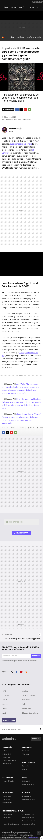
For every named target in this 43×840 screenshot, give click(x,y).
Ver (22, 533)
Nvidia (5, 709)
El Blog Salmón (27, 796)
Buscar (40, 729)
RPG (4, 691)
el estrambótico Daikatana (21, 144)
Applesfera (6, 757)
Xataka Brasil (7, 818)
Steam (5, 704)
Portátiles (26, 700)
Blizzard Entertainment (30, 713)
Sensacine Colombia (29, 821)
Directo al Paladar (8, 781)
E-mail (29, 109)
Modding (22, 428)
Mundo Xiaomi (7, 764)
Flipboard (25, 109)
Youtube (21, 671)
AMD (4, 713)
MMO (5, 700)
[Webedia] (37, 1)
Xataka (5, 751)
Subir (34, 739)
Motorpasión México (28, 824)
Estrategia (34, 7)
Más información (32, 837)
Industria (6, 695)
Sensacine (25, 766)
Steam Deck (27, 709)
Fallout (12, 37)
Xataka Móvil (7, 754)
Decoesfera (6, 799)
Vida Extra (25, 754)
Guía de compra (9, 7)
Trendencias (7, 796)
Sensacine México (28, 818)
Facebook (17, 109)
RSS (26, 671)
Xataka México (7, 814)
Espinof (24, 769)
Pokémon (20, 37)
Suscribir (36, 656)
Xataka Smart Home (9, 760)
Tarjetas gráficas (28, 695)
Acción (22, 7)
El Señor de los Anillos (34, 37)
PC (5, 37)
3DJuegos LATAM (28, 814)
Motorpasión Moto (28, 784)
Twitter (21, 109)
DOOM (32, 428)
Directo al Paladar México (11, 824)
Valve (24, 704)
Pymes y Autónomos (29, 799)
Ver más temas (9, 720)
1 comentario (9, 109)
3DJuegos (25, 751)
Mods (41, 428)
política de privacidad (29, 661)
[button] (15, 128)
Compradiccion (7, 802)
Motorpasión (26, 781)
